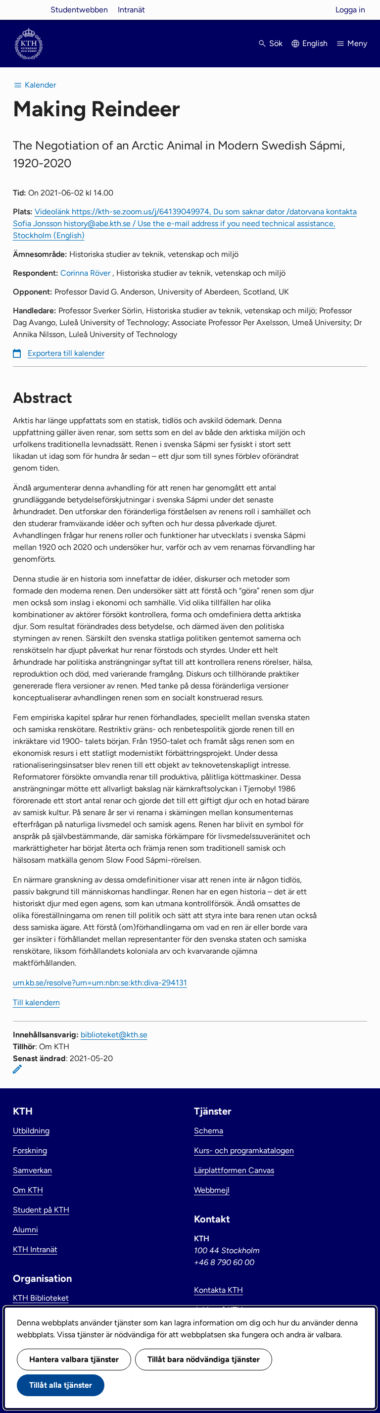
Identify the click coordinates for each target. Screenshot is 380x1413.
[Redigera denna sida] (17, 1069)
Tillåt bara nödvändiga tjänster (203, 1359)
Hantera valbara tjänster (74, 1359)
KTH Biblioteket (41, 1298)
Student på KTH (41, 1210)
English (315, 43)
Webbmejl (212, 1190)
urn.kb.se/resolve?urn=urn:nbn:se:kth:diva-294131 (100, 982)
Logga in (350, 9)
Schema (208, 1130)
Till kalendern (36, 1002)
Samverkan (32, 1170)
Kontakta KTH (218, 1290)
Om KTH (28, 1190)
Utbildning (31, 1130)
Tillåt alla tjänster (60, 1385)
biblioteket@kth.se (114, 1034)
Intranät (131, 9)
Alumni (25, 1229)
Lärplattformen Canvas (234, 1170)
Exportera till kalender (66, 353)
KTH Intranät (35, 1249)
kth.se (28, 9)
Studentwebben (79, 9)
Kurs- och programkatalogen (244, 1150)
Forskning (30, 1150)
